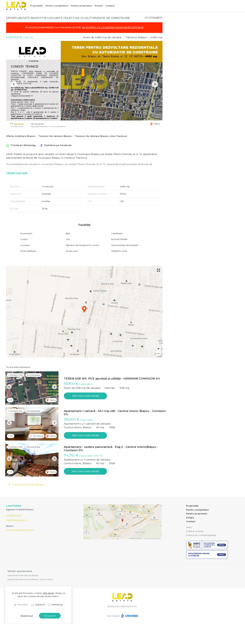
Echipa (99, 5)
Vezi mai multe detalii (85, 395)
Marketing (57, 604)
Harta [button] (156, 123)
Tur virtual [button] (37, 436)
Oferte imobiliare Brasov (20, 136)
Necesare (23, 604)
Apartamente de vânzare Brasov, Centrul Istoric (30, 579)
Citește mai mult (17, 172)
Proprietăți (36, 5)
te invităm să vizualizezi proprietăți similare (113, 27)
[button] (13, 84)
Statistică (40, 604)
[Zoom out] (158, 353)
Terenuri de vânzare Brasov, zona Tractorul (101, 136)
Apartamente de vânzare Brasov (23, 575)
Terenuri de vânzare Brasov (55, 136)
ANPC (189, 527)
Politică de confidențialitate (201, 535)
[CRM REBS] (129, 616)
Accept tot (50, 615)
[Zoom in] (158, 348)
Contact (109, 5)
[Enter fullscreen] (158, 270)
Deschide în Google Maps (20, 529)
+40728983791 (13, 515)
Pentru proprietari (81, 5)
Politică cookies (194, 531)
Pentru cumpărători (57, 5)
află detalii (48, 593)
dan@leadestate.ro (16, 520)
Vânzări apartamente (19, 571)
